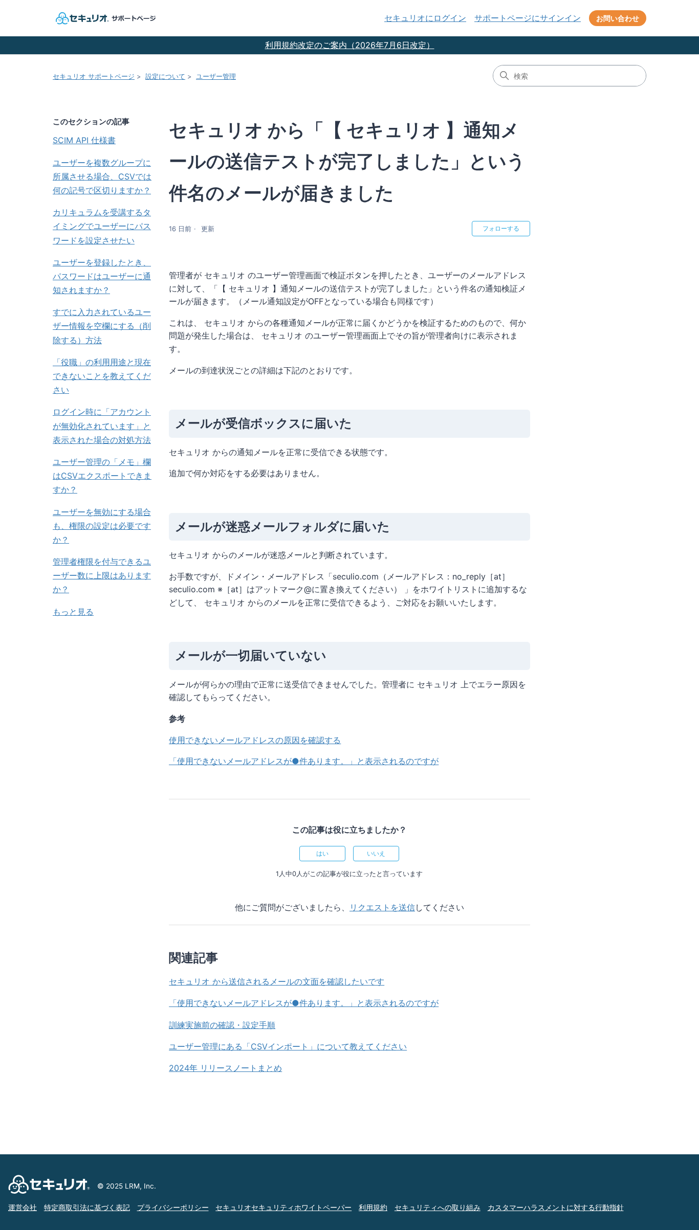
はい (322, 853)
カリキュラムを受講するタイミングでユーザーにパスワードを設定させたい (102, 226)
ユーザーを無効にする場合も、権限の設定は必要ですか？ (102, 526)
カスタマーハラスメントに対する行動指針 (556, 1207)
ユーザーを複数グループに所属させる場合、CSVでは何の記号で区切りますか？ (102, 176)
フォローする (501, 228)
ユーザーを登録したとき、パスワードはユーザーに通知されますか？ (102, 276)
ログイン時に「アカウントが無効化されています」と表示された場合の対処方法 (102, 425)
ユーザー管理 (216, 76)
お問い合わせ (617, 18)
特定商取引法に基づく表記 (87, 1207)
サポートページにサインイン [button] (527, 18)
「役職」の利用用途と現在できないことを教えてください (102, 376)
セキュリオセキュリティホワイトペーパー (283, 1207)
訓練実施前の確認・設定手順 (222, 1025)
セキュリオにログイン (425, 18)
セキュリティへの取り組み (437, 1207)
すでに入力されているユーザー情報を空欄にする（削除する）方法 (102, 326)
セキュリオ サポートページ (94, 76)
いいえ (376, 853)
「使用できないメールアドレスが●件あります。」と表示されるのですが (304, 1003)
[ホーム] (104, 18)
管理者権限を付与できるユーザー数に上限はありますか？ (102, 575)
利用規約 (373, 1207)
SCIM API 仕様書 (84, 140)
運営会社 (22, 1207)
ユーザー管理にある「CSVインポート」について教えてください (288, 1046)
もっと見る (73, 612)
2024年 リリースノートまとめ (225, 1068)
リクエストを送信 (382, 907)
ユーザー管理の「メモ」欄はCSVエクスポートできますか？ (102, 476)
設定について (165, 76)
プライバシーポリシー (173, 1207)
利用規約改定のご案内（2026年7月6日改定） (349, 45)
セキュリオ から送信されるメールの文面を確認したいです (276, 981)
